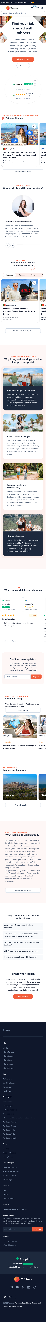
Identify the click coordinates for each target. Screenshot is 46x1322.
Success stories (8, 1114)
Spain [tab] (33, 275)
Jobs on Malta (8, 1064)
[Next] (12, 245)
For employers (8, 1157)
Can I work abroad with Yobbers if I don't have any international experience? (21, 935)
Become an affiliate (9, 1176)
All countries (7, 1102)
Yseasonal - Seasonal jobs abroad (15, 1209)
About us (6, 1149)
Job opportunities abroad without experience (19, 1118)
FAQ (4, 1190)
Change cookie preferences (13, 1307)
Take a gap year (8, 1106)
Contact (5, 1195)
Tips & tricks (7, 1091)
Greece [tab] (22, 275)
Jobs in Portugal (8, 1052)
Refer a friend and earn (11, 1172)
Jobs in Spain (7, 1060)
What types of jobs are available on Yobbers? (18, 926)
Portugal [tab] (9, 275)
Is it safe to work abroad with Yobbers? (20, 957)
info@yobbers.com (9, 1245)
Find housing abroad (10, 1110)
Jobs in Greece (8, 1056)
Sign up (23, 65)
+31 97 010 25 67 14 (10, 1241)
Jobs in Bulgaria (8, 1068)
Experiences (7, 1087)
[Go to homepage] (23, 1279)
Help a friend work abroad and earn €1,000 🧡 (17, 2)
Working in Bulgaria (9, 1138)
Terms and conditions (23, 1303)
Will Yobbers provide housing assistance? (21, 951)
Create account (8, 1199)
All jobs (5, 1048)
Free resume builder (10, 1168)
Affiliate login (7, 1180)
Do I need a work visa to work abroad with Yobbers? (21, 943)
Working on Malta (9, 1134)
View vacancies (23, 59)
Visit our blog (7, 1079)
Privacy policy (37, 1303)
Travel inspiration (9, 1083)
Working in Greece (9, 1126)
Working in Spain (9, 1130)
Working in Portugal (10, 1122)
